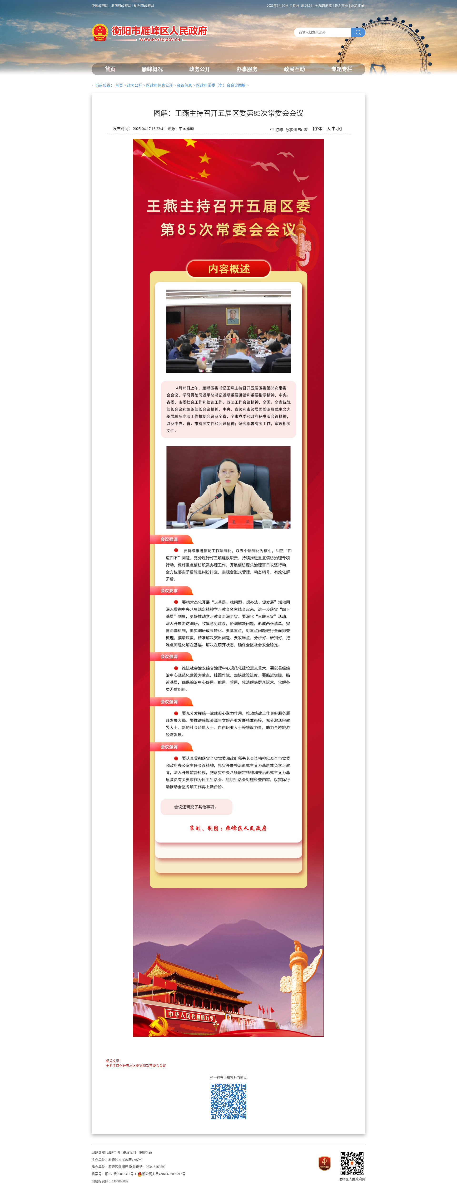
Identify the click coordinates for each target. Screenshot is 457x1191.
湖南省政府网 (121, 5)
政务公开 (199, 69)
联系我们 (129, 1152)
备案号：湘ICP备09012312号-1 (114, 1174)
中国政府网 (100, 5)
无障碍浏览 (323, 5)
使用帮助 (145, 1152)
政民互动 (294, 69)
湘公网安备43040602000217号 (163, 1174)
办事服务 (247, 69)
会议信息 (184, 85)
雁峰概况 (152, 69)
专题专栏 (341, 69)
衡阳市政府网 (144, 5)
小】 (340, 129)
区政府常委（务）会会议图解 (221, 85)
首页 (110, 69)
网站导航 (98, 1152)
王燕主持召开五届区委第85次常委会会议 (136, 1065)
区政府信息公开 (159, 85)
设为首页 (341, 5)
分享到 (291, 130)
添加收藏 (357, 5)
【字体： (327, 129)
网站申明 (113, 1152)
